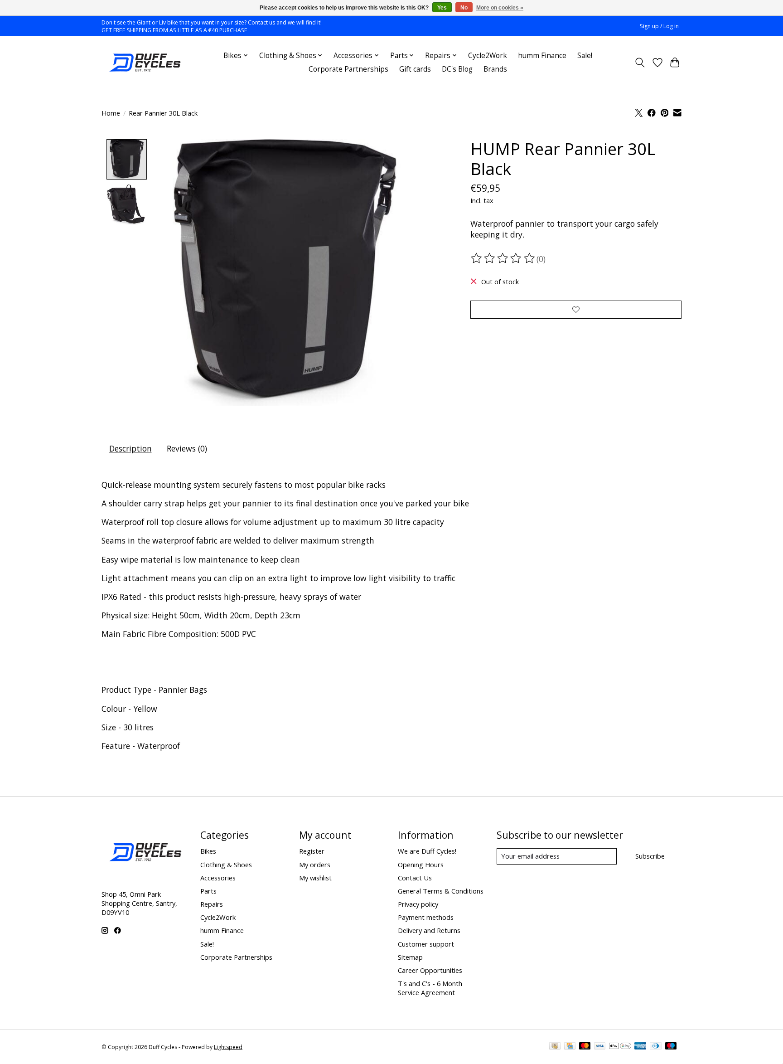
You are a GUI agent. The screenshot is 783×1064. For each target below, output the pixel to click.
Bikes (208, 850)
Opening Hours (421, 864)
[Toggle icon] (640, 62)
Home (111, 112)
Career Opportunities (430, 970)
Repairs (211, 904)
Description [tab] (130, 448)
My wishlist (315, 877)
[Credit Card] (569, 1046)
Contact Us (415, 877)
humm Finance (542, 55)
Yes (442, 8)
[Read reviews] (503, 258)
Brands (495, 69)
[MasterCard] (585, 1046)
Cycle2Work (487, 55)
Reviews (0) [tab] (187, 448)
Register (311, 850)
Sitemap (410, 957)
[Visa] (600, 1046)
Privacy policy (418, 904)
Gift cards (415, 69)
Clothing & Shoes (226, 864)
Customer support (426, 943)
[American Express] (640, 1046)
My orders (314, 864)
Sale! (584, 55)
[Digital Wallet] (620, 1046)
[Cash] (555, 1046)
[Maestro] (671, 1046)
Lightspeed (228, 1047)
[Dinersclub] (656, 1046)
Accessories (218, 877)
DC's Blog (457, 69)
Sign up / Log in (659, 26)
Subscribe (650, 855)
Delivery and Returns (429, 930)
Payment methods (426, 917)
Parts (208, 890)
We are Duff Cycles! (427, 850)
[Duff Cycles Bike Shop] (144, 62)
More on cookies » (499, 8)
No (464, 8)
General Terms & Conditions (440, 890)
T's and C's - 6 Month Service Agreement (430, 988)
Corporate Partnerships (348, 69)
